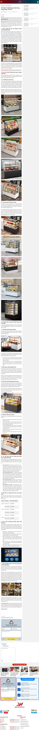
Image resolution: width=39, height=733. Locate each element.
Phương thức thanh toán (25, 726)
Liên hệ (22, 727)
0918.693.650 (12, 729)
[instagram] (20, 715)
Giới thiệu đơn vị (23, 719)
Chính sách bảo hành (24, 721)
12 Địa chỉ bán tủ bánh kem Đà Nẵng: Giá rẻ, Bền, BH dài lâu (14, 674)
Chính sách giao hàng (24, 724)
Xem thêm (5, 712)
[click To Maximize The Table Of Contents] (2, 15)
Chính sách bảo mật (24, 723)
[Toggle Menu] (1, 1)
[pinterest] (19, 715)
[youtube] (21, 715)
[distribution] (38, 2)
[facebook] (17, 715)
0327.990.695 (12, 720)
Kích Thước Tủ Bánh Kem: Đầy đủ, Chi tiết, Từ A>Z (24, 674)
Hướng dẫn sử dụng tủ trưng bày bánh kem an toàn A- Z (34, 674)
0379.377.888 (12, 719)
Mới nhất (4, 644)
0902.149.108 (12, 726)
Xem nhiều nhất (5, 646)
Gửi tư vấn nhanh (11, 639)
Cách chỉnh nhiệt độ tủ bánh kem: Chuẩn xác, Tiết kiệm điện (5, 674)
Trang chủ (3, 5)
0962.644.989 (12, 727)
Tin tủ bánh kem (8, 5)
